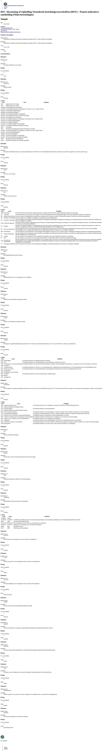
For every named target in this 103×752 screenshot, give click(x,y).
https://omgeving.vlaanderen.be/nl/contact (11, 32)
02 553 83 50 (4, 30)
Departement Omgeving (7, 28)
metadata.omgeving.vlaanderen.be (15, 5)
